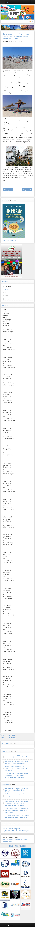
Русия (6, 292)
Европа (7, 289)
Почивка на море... (8, 738)
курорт (27, 831)
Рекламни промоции (20, 839)
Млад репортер (10, 299)
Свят (6, 296)
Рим (4, 828)
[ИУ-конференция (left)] (11, 261)
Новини (20, 830)
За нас (4, 839)
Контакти (10, 839)
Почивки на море (7, 735)
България (8, 286)
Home (10, 841)
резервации (9, 828)
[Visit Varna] (17, 27)
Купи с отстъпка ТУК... (9, 240)
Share (4, 180)
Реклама (5, 841)
